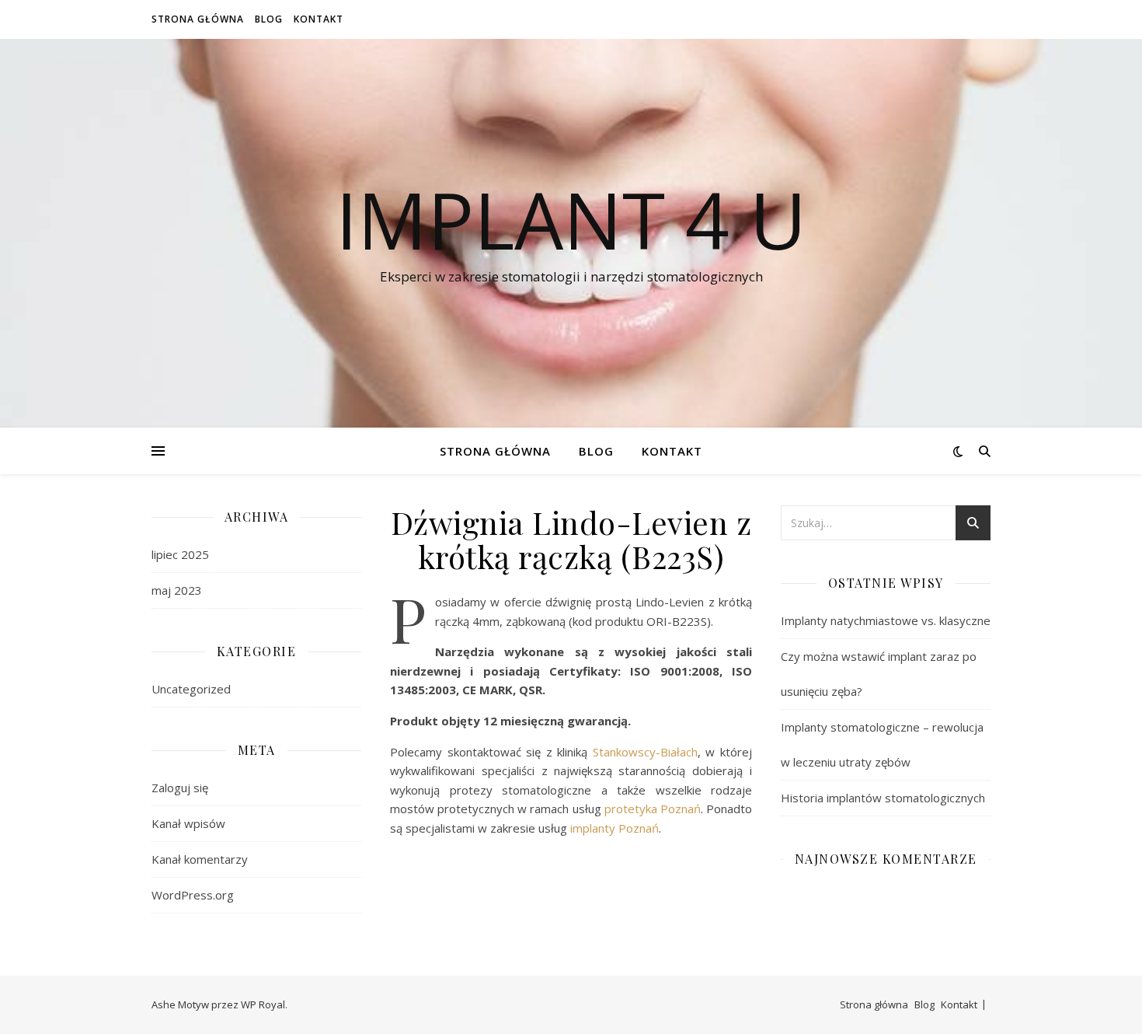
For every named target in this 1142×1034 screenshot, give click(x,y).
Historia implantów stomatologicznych (883, 797)
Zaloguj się (179, 787)
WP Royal (263, 1004)
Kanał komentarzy (199, 859)
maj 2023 (176, 590)
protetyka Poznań (652, 808)
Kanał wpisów (188, 823)
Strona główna (197, 19)
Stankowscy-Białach (645, 752)
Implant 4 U (571, 219)
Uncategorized (191, 689)
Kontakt (318, 19)
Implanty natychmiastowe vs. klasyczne (886, 620)
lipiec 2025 (180, 554)
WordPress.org (192, 895)
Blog (269, 19)
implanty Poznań (614, 828)
